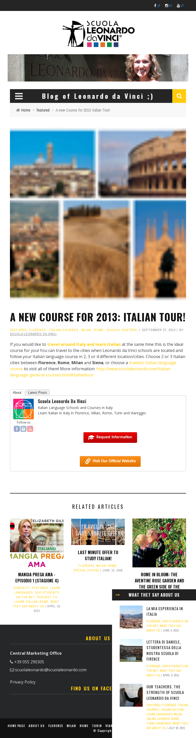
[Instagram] (23, 429)
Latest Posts (37, 392)
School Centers (122, 330)
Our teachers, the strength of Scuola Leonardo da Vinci (165, 692)
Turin (150, 723)
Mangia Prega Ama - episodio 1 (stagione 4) (36, 577)
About (17, 392)
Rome (99, 330)
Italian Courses (63, 330)
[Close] (117, 594)
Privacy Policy (22, 682)
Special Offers (86, 570)
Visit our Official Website (114, 461)
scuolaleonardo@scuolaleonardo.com (51, 670)
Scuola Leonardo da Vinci (33, 334)
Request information (114, 437)
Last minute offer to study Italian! (98, 555)
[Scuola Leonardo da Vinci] (23, 408)
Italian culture (172, 710)
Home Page (16, 725)
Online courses (158, 719)
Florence (37, 330)
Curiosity (21, 588)
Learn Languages (159, 714)
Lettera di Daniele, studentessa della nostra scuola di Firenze (163, 650)
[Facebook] (17, 429)
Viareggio (163, 723)
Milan (86, 330)
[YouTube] (30, 429)
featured (18, 330)
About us (37, 725)
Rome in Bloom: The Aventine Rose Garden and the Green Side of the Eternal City (159, 583)
